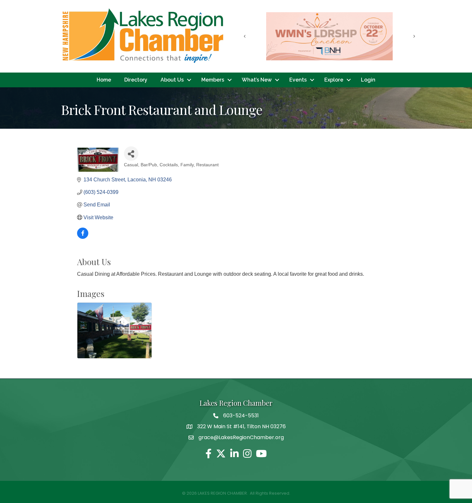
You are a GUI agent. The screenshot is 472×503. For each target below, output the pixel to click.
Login (368, 80)
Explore (333, 80)
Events (298, 80)
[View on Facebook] (82, 237)
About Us (172, 80)
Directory (135, 80)
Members (212, 80)
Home (104, 80)
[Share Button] (131, 153)
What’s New (257, 80)
